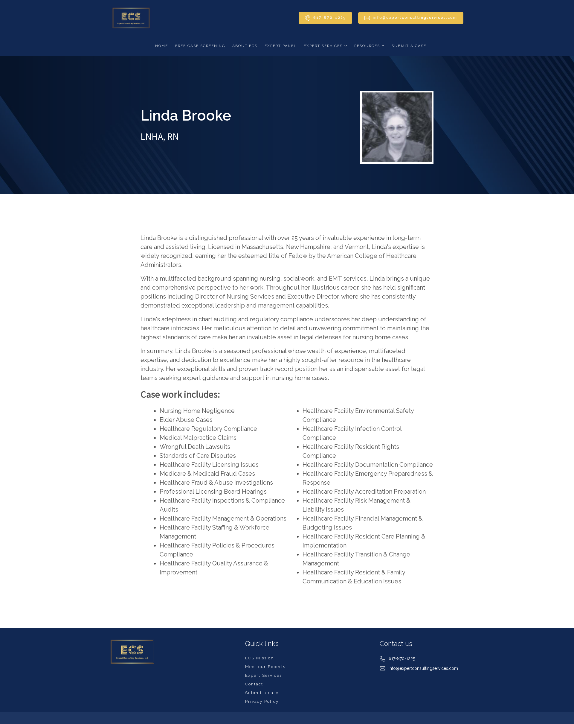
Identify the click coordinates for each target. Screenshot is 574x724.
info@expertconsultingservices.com (423, 668)
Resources (367, 46)
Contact (254, 684)
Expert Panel (281, 46)
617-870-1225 (402, 658)
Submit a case (409, 46)
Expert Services (323, 46)
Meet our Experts (265, 666)
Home (161, 46)
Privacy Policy (262, 701)
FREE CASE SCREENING (200, 46)
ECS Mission (259, 657)
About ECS (244, 46)
